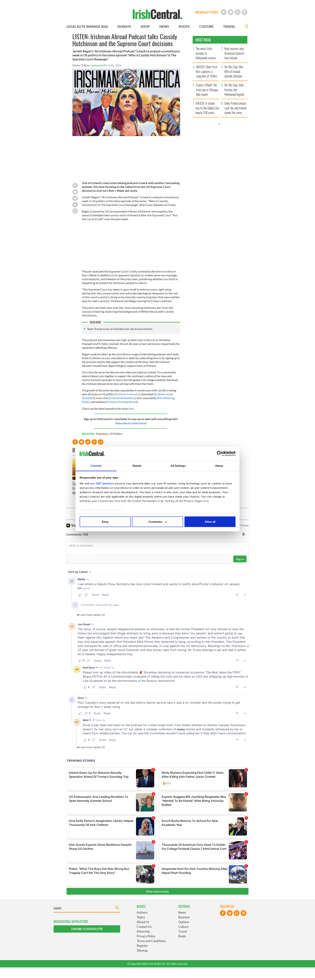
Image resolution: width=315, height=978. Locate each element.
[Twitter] (231, 12)
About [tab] (219, 465)
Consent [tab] (96, 465)
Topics (141, 917)
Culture (183, 927)
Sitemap (142, 950)
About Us (143, 922)
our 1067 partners (102, 483)
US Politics (115, 433)
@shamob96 (99, 65)
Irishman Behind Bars (122, 398)
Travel (182, 931)
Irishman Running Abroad (122, 401)
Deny (105, 521)
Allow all (210, 521)
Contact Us (144, 927)
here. (131, 408)
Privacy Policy (146, 936)
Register (142, 946)
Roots (182, 936)
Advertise (143, 931)
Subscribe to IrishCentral (130, 423)
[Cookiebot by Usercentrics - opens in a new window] (220, 453)
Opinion (183, 922)
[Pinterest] (244, 12)
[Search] (246, 27)
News (182, 912)
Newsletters (206, 12)
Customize (155, 521)
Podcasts (102, 433)
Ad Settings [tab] (178, 465)
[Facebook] (224, 12)
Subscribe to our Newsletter (86, 929)
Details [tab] (137, 465)
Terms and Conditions (151, 941)
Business (184, 917)
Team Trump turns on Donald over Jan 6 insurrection (119, 328)
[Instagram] (237, 12)
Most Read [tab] (203, 39)
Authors (142, 912)
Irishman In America (128, 394)
